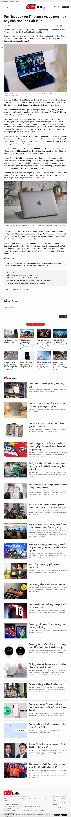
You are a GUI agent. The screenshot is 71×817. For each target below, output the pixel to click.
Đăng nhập (65, 6)
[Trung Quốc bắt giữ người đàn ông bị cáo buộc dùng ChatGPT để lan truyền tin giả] (15, 511)
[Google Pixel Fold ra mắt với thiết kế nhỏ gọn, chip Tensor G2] (15, 430)
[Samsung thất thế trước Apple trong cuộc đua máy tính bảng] (15, 630)
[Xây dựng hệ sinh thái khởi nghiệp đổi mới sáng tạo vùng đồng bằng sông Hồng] (15, 531)
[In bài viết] (57, 26)
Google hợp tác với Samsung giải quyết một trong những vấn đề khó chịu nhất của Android (47, 707)
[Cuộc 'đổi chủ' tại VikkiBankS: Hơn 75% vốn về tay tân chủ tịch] (60, 333)
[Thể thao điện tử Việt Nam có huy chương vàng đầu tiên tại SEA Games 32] (15, 770)
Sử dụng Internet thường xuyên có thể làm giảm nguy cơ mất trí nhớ (47, 665)
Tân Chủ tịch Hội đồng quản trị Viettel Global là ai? (45, 566)
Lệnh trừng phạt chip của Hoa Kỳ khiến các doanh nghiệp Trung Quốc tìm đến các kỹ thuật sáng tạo (48, 446)
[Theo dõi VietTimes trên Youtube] (60, 807)
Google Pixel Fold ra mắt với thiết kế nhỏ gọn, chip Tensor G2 (47, 425)
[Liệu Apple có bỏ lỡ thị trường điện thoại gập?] (15, 390)
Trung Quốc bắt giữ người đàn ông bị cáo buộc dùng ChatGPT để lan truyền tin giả (47, 506)
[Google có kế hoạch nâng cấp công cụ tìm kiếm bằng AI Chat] (15, 730)
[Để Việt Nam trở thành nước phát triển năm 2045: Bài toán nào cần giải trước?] (44, 355)
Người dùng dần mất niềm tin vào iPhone (47, 584)
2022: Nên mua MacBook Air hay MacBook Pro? (22, 278)
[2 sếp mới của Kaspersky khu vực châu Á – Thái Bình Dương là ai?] (15, 750)
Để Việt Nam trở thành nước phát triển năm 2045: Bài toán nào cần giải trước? (44, 365)
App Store (57, 815)
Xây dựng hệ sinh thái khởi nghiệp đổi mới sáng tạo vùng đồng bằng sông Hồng (47, 526)
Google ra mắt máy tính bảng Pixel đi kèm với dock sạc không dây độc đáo (47, 405)
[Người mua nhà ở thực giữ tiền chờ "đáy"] (11, 333)
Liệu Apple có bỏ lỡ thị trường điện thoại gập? (47, 385)
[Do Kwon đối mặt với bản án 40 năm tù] (15, 690)
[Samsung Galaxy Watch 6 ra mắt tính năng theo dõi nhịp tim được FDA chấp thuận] (15, 650)
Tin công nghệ (11, 378)
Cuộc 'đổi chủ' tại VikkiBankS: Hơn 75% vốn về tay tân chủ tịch (60, 342)
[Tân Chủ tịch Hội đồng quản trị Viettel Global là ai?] (15, 571)
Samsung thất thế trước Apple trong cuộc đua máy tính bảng (47, 626)
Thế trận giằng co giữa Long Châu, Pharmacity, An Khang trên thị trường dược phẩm (27, 344)
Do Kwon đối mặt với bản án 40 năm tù (45, 684)
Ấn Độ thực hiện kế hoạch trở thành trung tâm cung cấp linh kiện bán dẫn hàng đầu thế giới (47, 466)
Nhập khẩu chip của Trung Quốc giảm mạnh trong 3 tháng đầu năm (48, 486)
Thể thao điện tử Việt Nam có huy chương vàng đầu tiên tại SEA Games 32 (47, 765)
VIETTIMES (35, 7)
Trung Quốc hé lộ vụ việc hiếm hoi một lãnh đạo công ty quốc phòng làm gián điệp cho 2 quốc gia (44, 344)
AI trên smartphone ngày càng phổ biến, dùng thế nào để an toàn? (26, 365)
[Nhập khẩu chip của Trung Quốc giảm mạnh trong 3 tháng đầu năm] (15, 491)
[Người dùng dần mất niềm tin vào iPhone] (15, 591)
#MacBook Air (27, 289)
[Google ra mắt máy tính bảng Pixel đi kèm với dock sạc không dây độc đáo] (15, 410)
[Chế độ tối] (59, 7)
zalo (58, 807)
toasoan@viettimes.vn (61, 796)
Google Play (64, 815)
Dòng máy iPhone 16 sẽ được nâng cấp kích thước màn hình (48, 606)
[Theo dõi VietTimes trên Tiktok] (63, 807)
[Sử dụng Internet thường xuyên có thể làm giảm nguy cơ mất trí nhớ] (15, 670)
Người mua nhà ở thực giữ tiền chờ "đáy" (11, 341)
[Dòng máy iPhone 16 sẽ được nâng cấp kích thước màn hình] (15, 611)
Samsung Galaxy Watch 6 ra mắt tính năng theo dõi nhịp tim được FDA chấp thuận (47, 646)
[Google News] (63, 25)
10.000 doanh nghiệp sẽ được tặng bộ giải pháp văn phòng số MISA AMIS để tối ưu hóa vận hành (48, 547)
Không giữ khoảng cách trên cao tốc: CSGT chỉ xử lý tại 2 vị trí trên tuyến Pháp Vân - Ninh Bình (10, 366)
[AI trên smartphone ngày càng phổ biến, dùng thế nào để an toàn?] (27, 355)
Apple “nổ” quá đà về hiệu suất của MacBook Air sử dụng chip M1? (27, 283)
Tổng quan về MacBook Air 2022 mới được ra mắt (22, 275)
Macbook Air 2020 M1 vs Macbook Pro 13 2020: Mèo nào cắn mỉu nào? (29, 280)
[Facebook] (54, 25)
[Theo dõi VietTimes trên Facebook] (55, 807)
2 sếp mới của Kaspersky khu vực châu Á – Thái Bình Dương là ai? (47, 745)
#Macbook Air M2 (17, 289)
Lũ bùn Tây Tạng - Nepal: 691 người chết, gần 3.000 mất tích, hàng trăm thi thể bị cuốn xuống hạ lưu (60, 366)
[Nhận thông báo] (55, 7)
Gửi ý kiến (63, 316)
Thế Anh (9, 25)
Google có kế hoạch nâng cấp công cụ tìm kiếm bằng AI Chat (47, 725)
